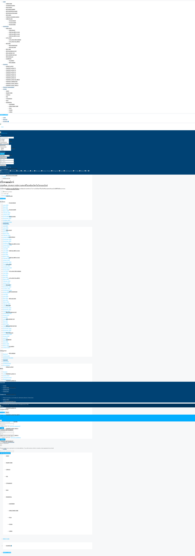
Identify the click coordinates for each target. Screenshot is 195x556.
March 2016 (6, 345)
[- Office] (5, 148)
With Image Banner (10, 9)
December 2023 (7, 262)
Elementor (8, 58)
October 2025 (6, 220)
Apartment (12, 104)
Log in (4, 373)
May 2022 (5, 298)
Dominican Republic (8, 357)
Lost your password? (15, 426)
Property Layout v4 (11, 74)
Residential (9, 102)
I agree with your (11, 437)
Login (4, 117)
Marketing (5, 359)
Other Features (4, 169)
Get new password (5, 453)
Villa (10, 108)
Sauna (61, 171)
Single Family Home (13, 106)
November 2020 (7, 330)
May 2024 (5, 252)
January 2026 (6, 214)
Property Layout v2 (11, 70)
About (7, 91)
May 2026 (5, 207)
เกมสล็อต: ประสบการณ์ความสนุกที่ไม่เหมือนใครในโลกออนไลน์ (24, 185)
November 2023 (7, 264)
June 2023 (5, 273)
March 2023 (6, 279)
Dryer (19, 171)
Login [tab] (4, 415)
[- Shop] (5, 150)
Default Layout (9, 66)
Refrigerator (55, 171)
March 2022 (6, 302)
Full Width (11, 60)
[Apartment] (5, 145)
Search (2, 154)
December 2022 (7, 285)
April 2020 (5, 342)
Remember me (6, 426)
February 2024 (6, 258)
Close (7, 412)
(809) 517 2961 (6, 538)
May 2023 (5, 275)
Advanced (2, 152)
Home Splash (9, 18)
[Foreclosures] (4, 142)
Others (5, 89)
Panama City (6, 389)
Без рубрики (6, 195)
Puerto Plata (6, 387)
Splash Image (12, 20)
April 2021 (5, 323)
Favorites (6, 121)
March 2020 (6, 343)
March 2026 (6, 210)
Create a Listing (4, 114)
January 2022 (6, 305)
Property (5, 64)
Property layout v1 (11, 68)
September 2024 (7, 245)
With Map (8, 43)
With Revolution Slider (11, 13)
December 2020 (7, 328)
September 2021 (7, 313)
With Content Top (10, 53)
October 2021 (6, 311)
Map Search (9, 7)
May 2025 (5, 229)
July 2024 (5, 248)
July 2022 (5, 294)
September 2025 (7, 222)
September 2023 (7, 267)
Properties (6, 26)
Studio (10, 110)
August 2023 (6, 269)
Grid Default (12, 30)
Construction (6, 356)
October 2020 (6, 332)
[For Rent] (4, 139)
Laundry (28, 171)
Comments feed (7, 377)
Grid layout (9, 28)
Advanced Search (10, 5)
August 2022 (6, 292)
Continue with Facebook (7, 430)
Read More (3, 198)
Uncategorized (7, 363)
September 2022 (7, 290)
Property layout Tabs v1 (12, 83)
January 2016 (6, 347)
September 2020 (7, 334)
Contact (8, 94)
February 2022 (6, 304)
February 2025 (6, 235)
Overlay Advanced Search (12, 17)
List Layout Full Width (14, 41)
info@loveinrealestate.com (9, 401)
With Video (8, 15)
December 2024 (7, 239)
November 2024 (7, 241)
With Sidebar (12, 62)
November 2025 (7, 218)
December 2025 (7, 216)
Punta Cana (6, 391)
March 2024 (6, 256)
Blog (7, 100)
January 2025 (6, 237)
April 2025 (5, 231)
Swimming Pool (69, 171)
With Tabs (8, 49)
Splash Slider (12, 22)
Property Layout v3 (11, 72)
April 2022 (5, 300)
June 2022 (5, 296)
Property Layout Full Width (13, 79)
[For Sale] (4, 141)
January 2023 (6, 283)
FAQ (7, 96)
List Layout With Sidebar (15, 39)
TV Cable (76, 171)
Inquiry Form (9, 93)
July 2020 (5, 338)
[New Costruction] (4, 143)
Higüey (4, 385)
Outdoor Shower (47, 171)
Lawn (32, 171)
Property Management (8, 87)
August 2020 (6, 336)
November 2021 (7, 309)
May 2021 (5, 321)
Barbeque (13, 171)
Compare (2, 412)
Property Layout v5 (11, 75)
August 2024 (6, 247)
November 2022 (7, 286)
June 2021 (5, 319)
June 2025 (5, 228)
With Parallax (9, 56)
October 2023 (6, 266)
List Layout (9, 37)
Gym (23, 171)
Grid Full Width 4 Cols (14, 36)
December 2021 (7, 307)
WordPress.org (7, 379)
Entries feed (6, 375)
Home (4, 1)
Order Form (9, 3)
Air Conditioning (6, 171)
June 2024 (5, 250)
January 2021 (6, 326)
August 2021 (6, 315)
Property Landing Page (11, 81)
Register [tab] (5, 417)
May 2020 (5, 340)
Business (5, 354)
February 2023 (6, 281)
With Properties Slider (11, 11)
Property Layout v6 (11, 77)
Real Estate (6, 361)
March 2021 (6, 324)
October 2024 (6, 243)
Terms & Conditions (16, 437)
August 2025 (6, 224)
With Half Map (12, 47)
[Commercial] (5, 147)
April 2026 (5, 209)
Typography (9, 98)
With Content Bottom (11, 55)
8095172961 (6, 399)
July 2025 (5, 226)
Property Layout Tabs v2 (12, 85)
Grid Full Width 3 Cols (14, 32)
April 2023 (5, 277)
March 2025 (6, 233)
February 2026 (6, 212)
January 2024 (6, 260)
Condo (10, 112)
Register (5, 119)
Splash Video (12, 24)
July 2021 (5, 317)
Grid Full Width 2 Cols (14, 34)
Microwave (38, 171)
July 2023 (5, 271)
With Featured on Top (11, 51)
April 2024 (5, 254)
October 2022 (6, 288)
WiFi (87, 171)
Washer (82, 171)
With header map (13, 45)
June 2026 (5, 205)
